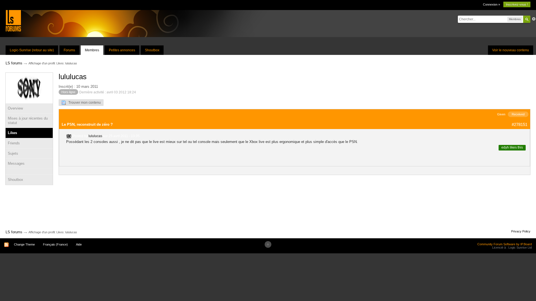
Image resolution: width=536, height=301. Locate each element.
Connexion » (491, 4)
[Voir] (29, 171)
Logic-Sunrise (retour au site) (32, 50)
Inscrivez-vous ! (517, 4)
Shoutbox (152, 50)
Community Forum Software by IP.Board (504, 244)
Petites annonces (122, 50)
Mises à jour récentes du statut (28, 120)
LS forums (14, 232)
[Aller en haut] (268, 244)
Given (501, 114)
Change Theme (24, 244)
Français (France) (55, 244)
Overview (15, 108)
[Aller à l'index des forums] (13, 20)
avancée (534, 19)
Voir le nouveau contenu (510, 50)
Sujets (13, 153)
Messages (16, 163)
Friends (14, 143)
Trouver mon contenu (83, 103)
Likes (12, 133)
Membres (92, 50)
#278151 (519, 124)
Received (518, 114)
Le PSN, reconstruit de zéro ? (87, 124)
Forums (69, 50)
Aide (79, 244)
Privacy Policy (520, 231)
